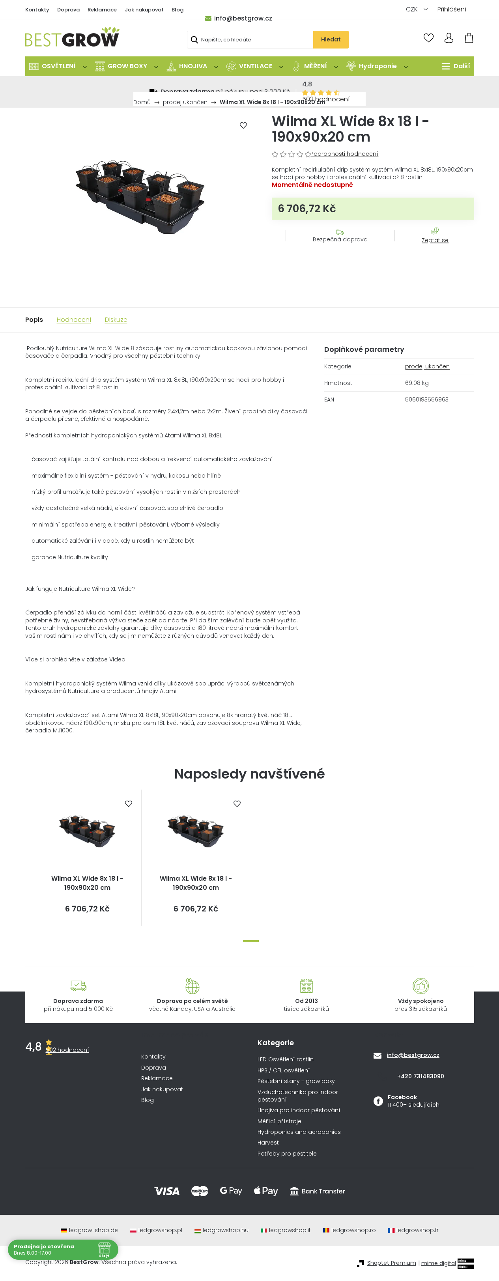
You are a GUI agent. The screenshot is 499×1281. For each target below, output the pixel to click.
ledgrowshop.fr (417, 1230)
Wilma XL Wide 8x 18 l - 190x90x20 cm (87, 883)
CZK (412, 9)
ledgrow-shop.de (93, 1230)
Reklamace (102, 9)
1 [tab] (251, 941)
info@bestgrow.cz (243, 18)
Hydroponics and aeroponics (299, 1132)
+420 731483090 (420, 1076)
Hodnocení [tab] (74, 319)
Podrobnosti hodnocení (344, 154)
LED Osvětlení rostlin (286, 1059)
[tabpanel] (87, 858)
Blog (177, 9)
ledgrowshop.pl (160, 1230)
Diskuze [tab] (116, 319)
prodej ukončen (427, 366)
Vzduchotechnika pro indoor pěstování (298, 1096)
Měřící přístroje (279, 1121)
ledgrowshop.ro (353, 1230)
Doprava (68, 9)
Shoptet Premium (391, 1263)
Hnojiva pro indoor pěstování (299, 1110)
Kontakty (37, 9)
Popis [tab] (34, 319)
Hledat (331, 39)
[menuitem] (58, 66)
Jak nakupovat (144, 9)
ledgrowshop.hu (226, 1230)
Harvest (268, 1143)
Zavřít (431, 248)
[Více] (454, 66)
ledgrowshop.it (290, 1230)
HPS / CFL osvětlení (284, 1070)
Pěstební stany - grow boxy (296, 1081)
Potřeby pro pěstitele (287, 1154)
